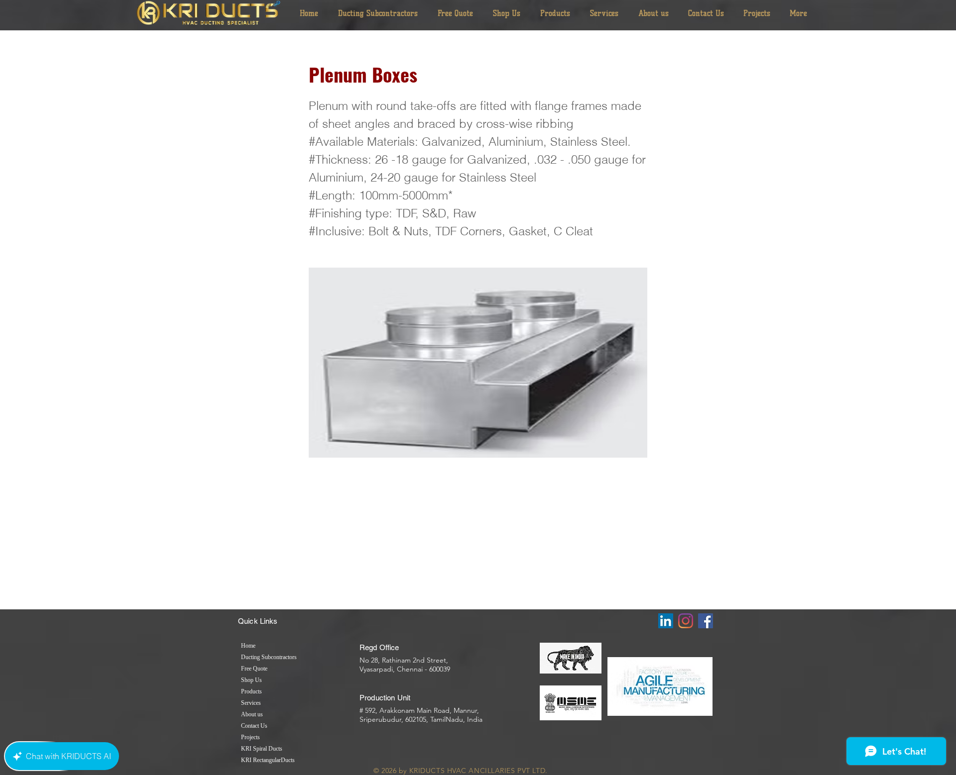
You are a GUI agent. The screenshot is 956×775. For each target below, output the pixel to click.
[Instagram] (685, 620)
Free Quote (254, 668)
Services (251, 702)
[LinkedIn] (665, 620)
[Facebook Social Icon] (705, 620)
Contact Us (254, 725)
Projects (250, 737)
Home (248, 645)
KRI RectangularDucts (268, 760)
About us (252, 714)
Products (251, 691)
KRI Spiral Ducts (261, 748)
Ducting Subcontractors (269, 657)
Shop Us (251, 680)
